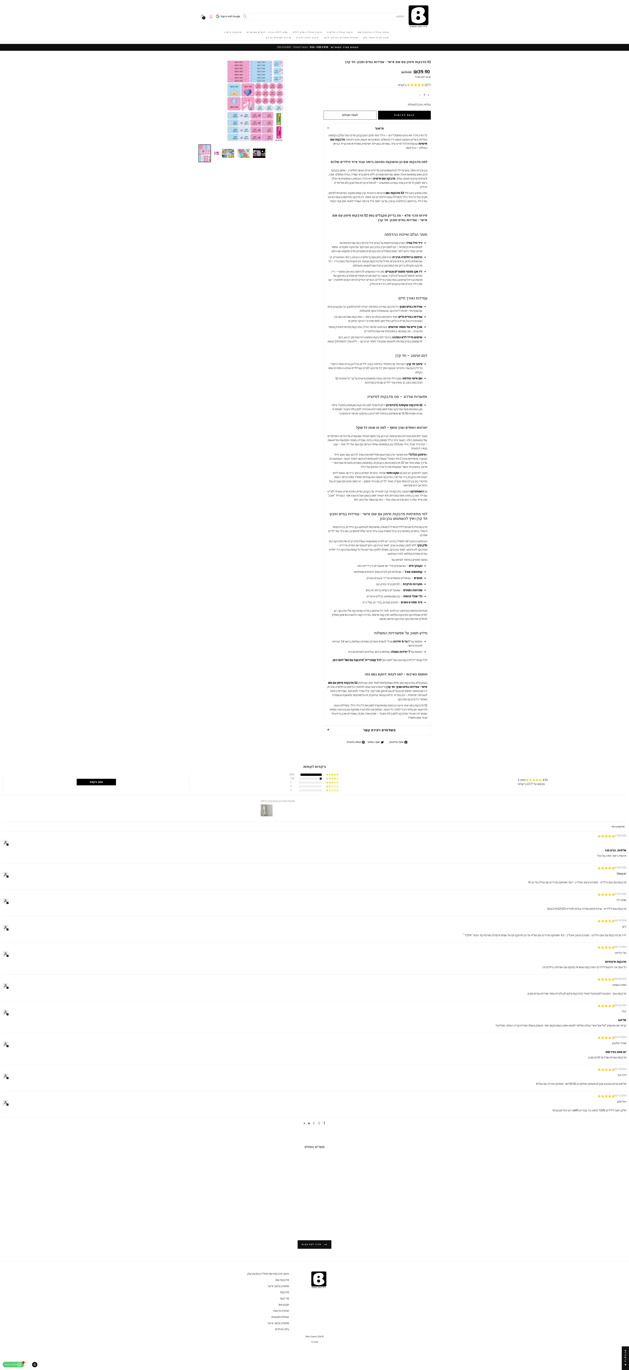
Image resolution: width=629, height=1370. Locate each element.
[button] (415, 85)
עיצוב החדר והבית (307, 37)
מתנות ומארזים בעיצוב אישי (341, 37)
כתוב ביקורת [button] (96, 782)
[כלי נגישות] (34, 1364)
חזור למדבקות (312, 1244)
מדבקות (284, 1292)
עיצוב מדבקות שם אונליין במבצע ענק (268, 1274)
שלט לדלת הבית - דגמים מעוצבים (267, 32)
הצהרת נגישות (281, 1311)
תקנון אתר (283, 1305)
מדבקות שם (282, 1280)
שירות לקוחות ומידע (278, 37)
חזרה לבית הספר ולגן (376, 37)
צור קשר (284, 1298)
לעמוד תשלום (350, 115)
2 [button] (319, 1123)
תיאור (379, 128)
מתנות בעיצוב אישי (278, 1286)
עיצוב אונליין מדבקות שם (373, 32)
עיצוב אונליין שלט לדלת (307, 32)
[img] (606, 836)
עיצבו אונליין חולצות (340, 32)
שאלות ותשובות (280, 1317)
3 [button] (314, 1123)
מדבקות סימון (233, 32)
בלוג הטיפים (282, 1329)
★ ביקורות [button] (625, 1358)
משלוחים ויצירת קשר (379, 730)
